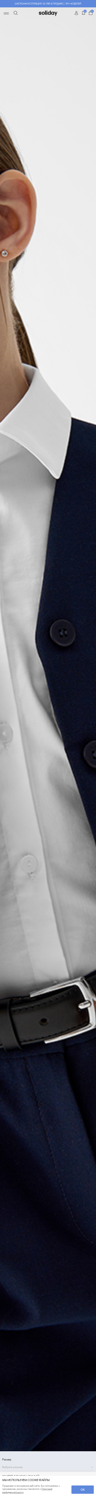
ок (83, 1489)
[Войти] (76, 13)
